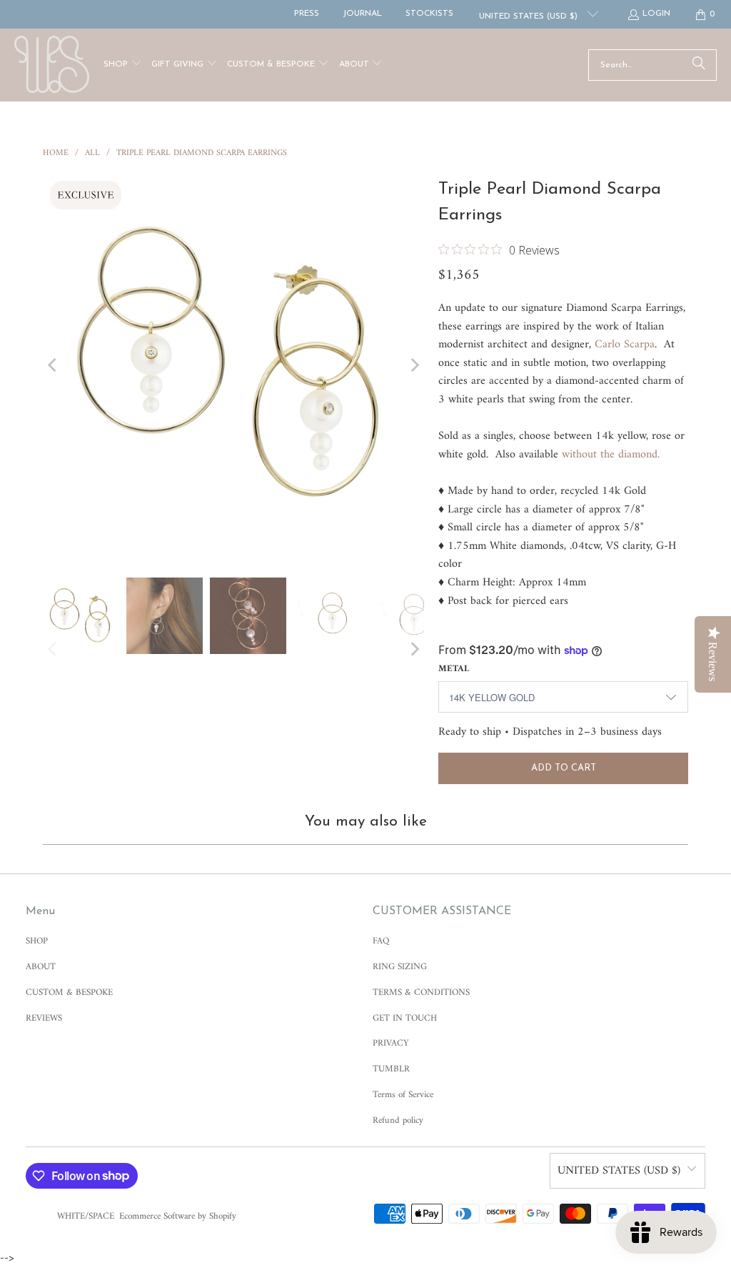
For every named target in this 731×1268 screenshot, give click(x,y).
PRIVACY (391, 1043)
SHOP (37, 941)
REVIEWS (44, 1018)
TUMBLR (391, 1069)
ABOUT (41, 967)
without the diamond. (611, 455)
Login (656, 13)
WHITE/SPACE (85, 1216)
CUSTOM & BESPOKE (69, 992)
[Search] (699, 65)
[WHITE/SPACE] (51, 65)
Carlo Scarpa (625, 345)
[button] (123, 65)
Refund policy (398, 1120)
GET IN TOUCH (405, 1018)
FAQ (381, 941)
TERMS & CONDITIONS (421, 992)
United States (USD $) (529, 16)
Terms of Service (403, 1094)
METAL (453, 668)
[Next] (413, 364)
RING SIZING (400, 967)
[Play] (233, 364)
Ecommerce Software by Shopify (177, 1216)
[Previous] (53, 364)
